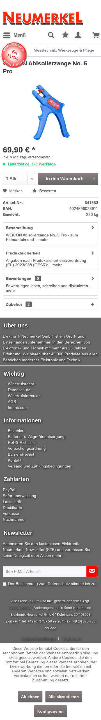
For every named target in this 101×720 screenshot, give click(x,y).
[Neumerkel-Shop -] (50, 18)
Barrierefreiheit (21, 454)
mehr (42, 239)
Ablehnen (30, 696)
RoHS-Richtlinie (22, 442)
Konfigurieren (50, 711)
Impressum (18, 407)
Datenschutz (19, 389)
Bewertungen (18, 278)
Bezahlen (16, 430)
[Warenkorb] (92, 35)
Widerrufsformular (24, 395)
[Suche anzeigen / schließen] (50, 35)
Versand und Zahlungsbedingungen (39, 466)
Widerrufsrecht (21, 384)
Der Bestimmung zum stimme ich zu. (52, 583)
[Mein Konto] (78, 35)
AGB (12, 401)
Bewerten (47, 191)
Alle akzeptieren (63, 696)
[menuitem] (14, 35)
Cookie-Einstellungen (38, 639)
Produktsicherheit (23, 253)
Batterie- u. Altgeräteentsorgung (36, 436)
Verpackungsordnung (27, 448)
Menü (19, 35)
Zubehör (18, 304)
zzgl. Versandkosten (35, 157)
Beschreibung (19, 227)
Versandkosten (20, 608)
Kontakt (14, 460)
